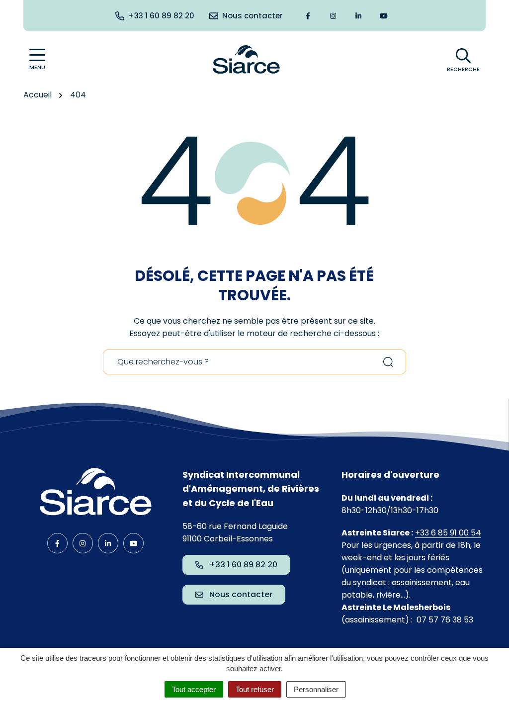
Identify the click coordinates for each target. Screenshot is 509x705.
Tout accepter (194, 689)
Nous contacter (240, 594)
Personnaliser (316, 689)
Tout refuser (255, 689)
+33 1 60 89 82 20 (243, 564)
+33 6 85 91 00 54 (448, 532)
